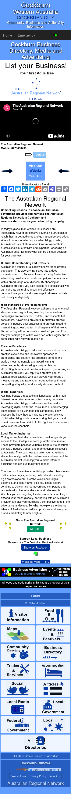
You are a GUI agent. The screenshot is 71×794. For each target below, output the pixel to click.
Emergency (26, 35)
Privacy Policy (38, 776)
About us (55, 776)
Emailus (39, 154)
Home (7, 35)
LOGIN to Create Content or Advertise (35, 756)
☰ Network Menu (35, 603)
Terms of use (18, 776)
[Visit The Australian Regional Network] (35, 171)
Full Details (35, 99)
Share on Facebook (35, 547)
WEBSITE (35, 529)
